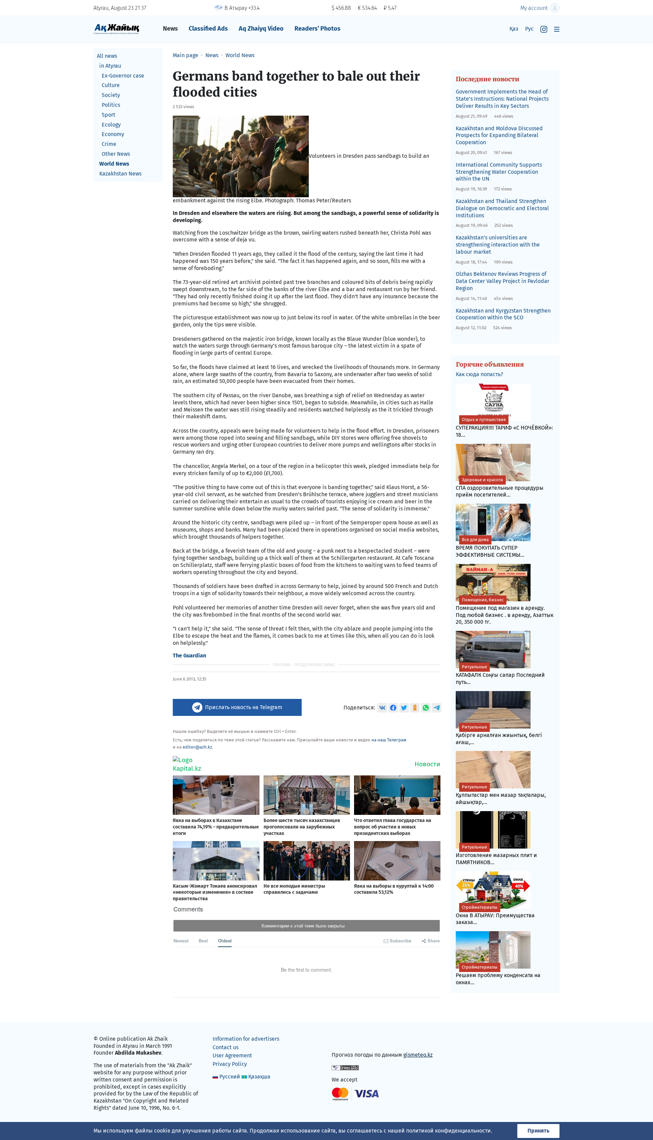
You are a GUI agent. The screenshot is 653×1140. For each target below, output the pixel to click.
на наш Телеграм (388, 739)
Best (203, 940)
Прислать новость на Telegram (243, 707)
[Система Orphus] (345, 1067)
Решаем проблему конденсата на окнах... (498, 975)
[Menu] (556, 29)
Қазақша (259, 1076)
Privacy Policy (230, 1064)
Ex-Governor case (123, 75)
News (170, 28)
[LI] (347, 1040)
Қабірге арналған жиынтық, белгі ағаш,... (499, 734)
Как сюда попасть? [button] (479, 374)
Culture (111, 85)
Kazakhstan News (120, 173)
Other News (116, 154)
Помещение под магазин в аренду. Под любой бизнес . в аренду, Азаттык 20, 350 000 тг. (504, 611)
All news (107, 56)
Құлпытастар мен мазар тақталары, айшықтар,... (501, 794)
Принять (538, 1130)
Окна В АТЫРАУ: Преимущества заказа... (495, 915)
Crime (109, 144)
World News (114, 164)
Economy (113, 134)
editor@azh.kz (197, 747)
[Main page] (116, 29)
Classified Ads (208, 28)
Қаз (513, 29)
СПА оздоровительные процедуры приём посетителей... (499, 487)
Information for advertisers (246, 1039)
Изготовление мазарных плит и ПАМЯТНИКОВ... (496, 855)
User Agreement (232, 1055)
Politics (111, 105)
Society (111, 95)
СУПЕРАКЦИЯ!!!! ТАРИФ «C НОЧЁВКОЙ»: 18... (504, 427)
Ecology (111, 124)
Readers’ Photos (317, 28)
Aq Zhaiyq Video (261, 28)
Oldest (225, 940)
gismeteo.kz (418, 1055)
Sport (108, 115)
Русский (229, 1076)
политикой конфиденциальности (448, 1130)
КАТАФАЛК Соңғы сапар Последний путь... (500, 674)
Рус (529, 29)
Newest (180, 940)
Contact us (225, 1047)
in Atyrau (110, 66)
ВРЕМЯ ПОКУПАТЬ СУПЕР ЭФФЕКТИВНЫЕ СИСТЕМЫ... (490, 547)
